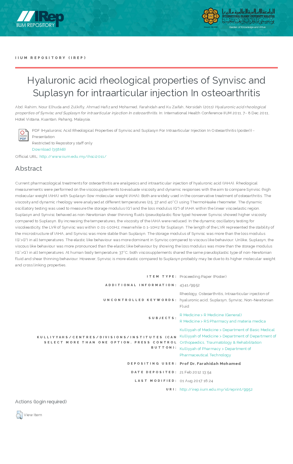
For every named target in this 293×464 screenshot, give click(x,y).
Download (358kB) (49, 149)
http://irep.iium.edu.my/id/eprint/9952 (216, 389)
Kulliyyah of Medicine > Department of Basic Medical (227, 329)
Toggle (10, 10)
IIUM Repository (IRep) (50, 58)
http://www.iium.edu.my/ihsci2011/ (72, 156)
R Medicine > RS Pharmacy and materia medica (223, 321)
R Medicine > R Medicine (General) (211, 314)
